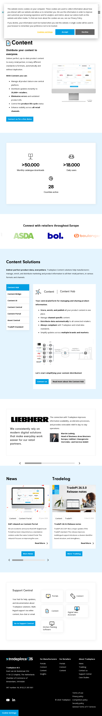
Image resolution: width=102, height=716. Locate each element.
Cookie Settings (9, 713)
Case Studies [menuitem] (84, 677)
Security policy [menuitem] (78, 703)
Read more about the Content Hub (68, 381)
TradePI (68, 518)
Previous (21, 462)
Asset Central (14, 320)
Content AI (12, 300)
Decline (85, 32)
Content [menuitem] (43, 670)
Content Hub (13, 287)
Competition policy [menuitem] (79, 700)
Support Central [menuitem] (85, 674)
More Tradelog (74, 554)
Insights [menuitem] (43, 674)
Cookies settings (45, 32)
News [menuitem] (81, 663)
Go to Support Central (24, 623)
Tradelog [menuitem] (83, 667)
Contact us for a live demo (20, 119)
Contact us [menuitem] (83, 670)
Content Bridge (14, 294)
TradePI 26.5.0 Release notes (67, 524)
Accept (65, 32)
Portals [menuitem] (43, 663)
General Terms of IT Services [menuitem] (84, 707)
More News (28, 554)
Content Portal (14, 314)
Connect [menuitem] (43, 667)
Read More (40, 543)
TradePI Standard (15, 327)
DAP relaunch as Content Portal (23, 524)
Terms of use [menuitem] (77, 693)
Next (78, 462)
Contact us (42, 381)
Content (12, 518)
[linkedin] (13, 699)
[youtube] (8, 700)
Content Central (15, 307)
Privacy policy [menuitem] (77, 696)
